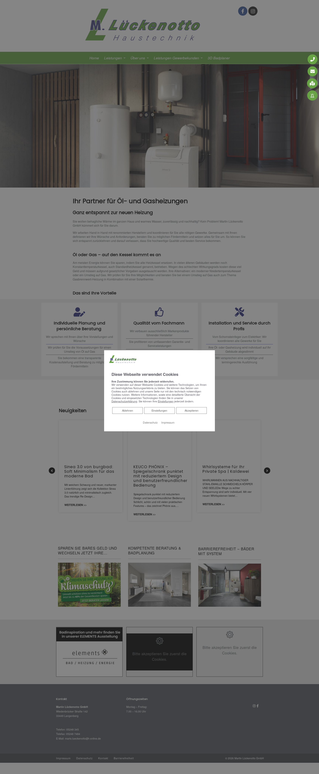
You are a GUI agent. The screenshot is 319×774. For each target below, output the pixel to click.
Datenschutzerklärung (124, 401)
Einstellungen (159, 410)
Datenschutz (150, 422)
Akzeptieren (191, 410)
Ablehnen (127, 410)
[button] (312, 83)
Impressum (167, 422)
